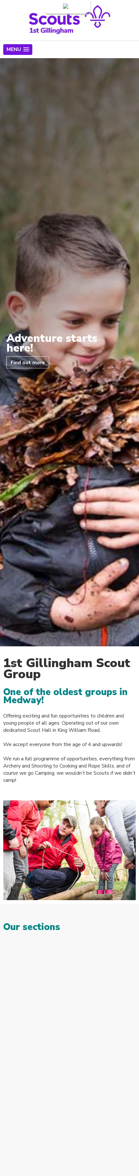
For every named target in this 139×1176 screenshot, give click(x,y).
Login (55, 7)
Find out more (28, 362)
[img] (69, 969)
